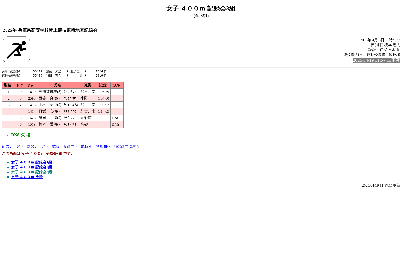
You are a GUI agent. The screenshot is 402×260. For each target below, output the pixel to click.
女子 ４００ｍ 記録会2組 (31, 167)
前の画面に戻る (127, 146)
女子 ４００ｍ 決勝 (27, 177)
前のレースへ (13, 146)
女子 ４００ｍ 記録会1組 (31, 162)
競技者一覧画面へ (96, 146)
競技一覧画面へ (65, 146)
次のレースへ (38, 146)
